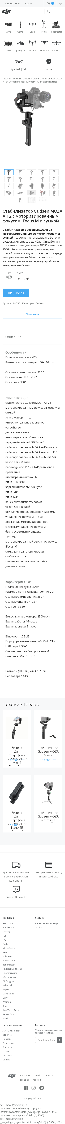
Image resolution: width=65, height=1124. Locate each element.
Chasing (6, 931)
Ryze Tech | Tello (11, 1010)
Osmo (6, 997)
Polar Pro (7, 956)
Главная (7, 78)
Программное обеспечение (10, 975)
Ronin (5, 1006)
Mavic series (8, 993)
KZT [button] (27, 3)
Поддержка (8, 1043)
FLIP (4, 935)
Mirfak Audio (9, 948)
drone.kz (24, 1079)
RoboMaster (9, 964)
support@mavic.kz (16, 897)
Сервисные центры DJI (46, 923)
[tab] (32, 314)
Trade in (39, 927)
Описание (32, 314)
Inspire (6, 989)
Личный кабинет (11, 1030)
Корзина (7, 1034)
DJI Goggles (8, 981)
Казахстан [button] (11, 3)
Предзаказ (16, 293)
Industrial (7, 985)
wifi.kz (38, 1075)
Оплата (6, 1059)
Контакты (7, 1047)
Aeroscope (8, 923)
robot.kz (37, 1079)
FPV (4, 939)
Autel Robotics (10, 927)
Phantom (7, 1001)
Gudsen (27, 78)
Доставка (7, 1055)
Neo (5, 952)
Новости (7, 1039)
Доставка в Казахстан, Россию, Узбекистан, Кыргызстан (16, 876)
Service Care (9, 1014)
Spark (5, 1018)
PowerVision (9, 960)
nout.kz (49, 1075)
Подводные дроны (12, 968)
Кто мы (6, 1051)
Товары (17, 78)
